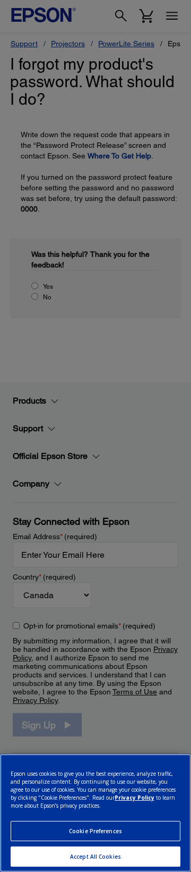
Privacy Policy (134, 797)
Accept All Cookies (95, 856)
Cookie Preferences (95, 831)
